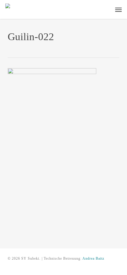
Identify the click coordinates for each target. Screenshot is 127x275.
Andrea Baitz (93, 258)
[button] (118, 9)
